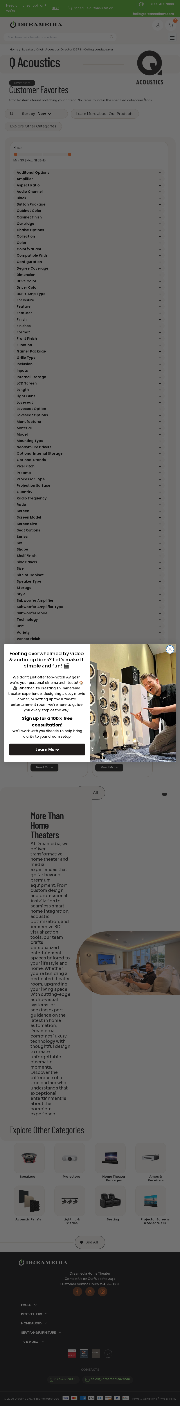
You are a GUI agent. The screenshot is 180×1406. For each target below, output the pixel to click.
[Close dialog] (170, 649)
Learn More (47, 749)
